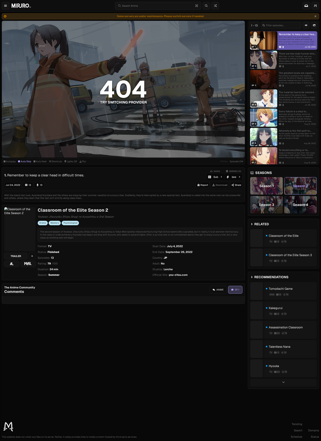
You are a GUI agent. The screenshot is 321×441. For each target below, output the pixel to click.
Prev (225, 161)
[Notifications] (306, 5)
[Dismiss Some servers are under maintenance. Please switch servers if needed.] (315, 16)
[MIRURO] (21, 5)
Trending (297, 424)
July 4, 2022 (175, 246)
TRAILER (16, 256)
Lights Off (72, 161)
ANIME (219, 289)
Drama (42, 223)
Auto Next (41, 161)
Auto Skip (26, 161)
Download (221, 185)
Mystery (55, 223)
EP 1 (237, 289)
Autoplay (11, 161)
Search (298, 430)
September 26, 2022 (179, 252)
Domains (313, 430)
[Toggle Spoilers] (306, 25)
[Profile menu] (315, 5)
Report (204, 185)
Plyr (84, 161)
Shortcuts (56, 161)
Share (238, 185)
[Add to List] (32, 256)
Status (315, 436)
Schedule (296, 436)
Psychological (70, 223)
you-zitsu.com (178, 275)
